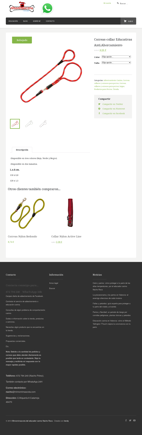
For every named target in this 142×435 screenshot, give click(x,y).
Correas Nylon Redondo (22, 236)
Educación (13, 21)
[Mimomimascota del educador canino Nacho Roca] (22, 7)
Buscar (52, 288)
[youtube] (134, 420)
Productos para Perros (103, 89)
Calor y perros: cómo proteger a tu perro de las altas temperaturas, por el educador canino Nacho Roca (111, 286)
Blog (25, 21)
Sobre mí (36, 21)
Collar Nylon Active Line (66, 236)
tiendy (66, 421)
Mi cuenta (107, 3)
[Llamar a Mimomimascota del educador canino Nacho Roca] (47, 14)
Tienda (116, 89)
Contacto (50, 21)
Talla (96, 63)
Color (97, 57)
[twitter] (130, 420)
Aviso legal (53, 283)
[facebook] (126, 420)
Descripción (22, 149)
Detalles (27, 221)
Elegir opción (28, 214)
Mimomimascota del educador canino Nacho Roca (32, 421)
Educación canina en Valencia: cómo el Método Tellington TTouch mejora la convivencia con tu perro (112, 323)
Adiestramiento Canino (113, 80)
